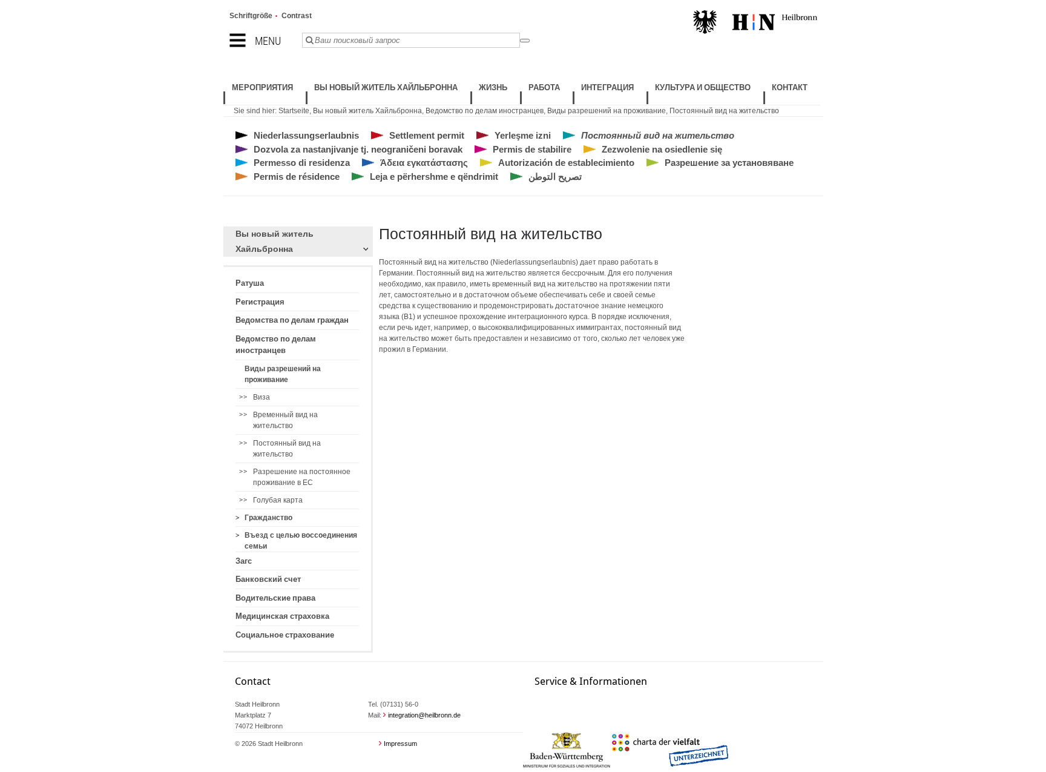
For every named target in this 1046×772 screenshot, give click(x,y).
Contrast (296, 16)
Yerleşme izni (523, 135)
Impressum (400, 743)
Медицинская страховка (282, 616)
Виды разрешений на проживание (606, 111)
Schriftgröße (250, 16)
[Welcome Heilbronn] (755, 23)
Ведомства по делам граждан (292, 320)
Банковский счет (268, 579)
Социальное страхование (284, 634)
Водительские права (275, 597)
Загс (243, 561)
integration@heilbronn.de (424, 715)
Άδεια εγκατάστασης (424, 162)
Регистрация (260, 301)
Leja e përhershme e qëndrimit (434, 176)
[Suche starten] (525, 40)
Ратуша (249, 283)
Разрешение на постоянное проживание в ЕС (301, 477)
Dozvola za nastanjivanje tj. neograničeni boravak (358, 149)
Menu (268, 41)
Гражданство (268, 517)
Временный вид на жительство (285, 420)
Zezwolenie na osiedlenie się (662, 149)
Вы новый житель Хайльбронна (367, 111)
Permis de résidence (297, 176)
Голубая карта (278, 500)
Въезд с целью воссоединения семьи (301, 540)
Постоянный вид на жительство (724, 111)
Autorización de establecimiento (566, 162)
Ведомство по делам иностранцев (485, 111)
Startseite (293, 111)
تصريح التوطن (555, 176)
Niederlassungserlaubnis (306, 135)
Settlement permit (426, 135)
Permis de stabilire (532, 149)
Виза (261, 397)
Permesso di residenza (302, 162)
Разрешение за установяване (729, 162)
